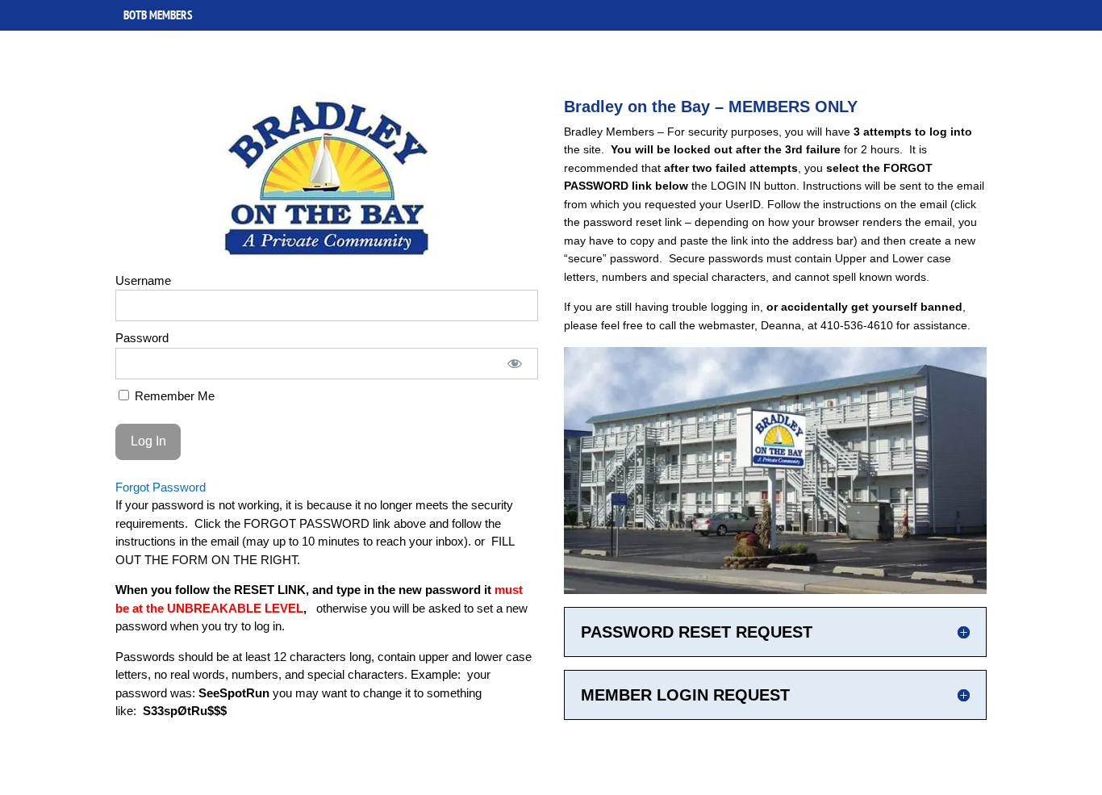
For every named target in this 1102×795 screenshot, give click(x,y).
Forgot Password (160, 487)
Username (143, 280)
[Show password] (514, 363)
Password (142, 338)
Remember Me (173, 396)
